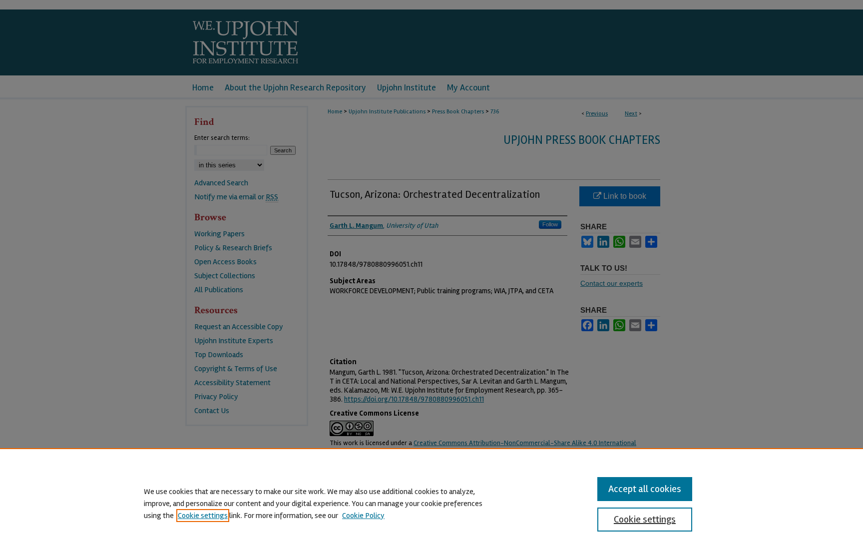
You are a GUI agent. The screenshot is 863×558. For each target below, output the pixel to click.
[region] (431, 503)
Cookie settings (203, 516)
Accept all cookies (644, 489)
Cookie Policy (363, 516)
